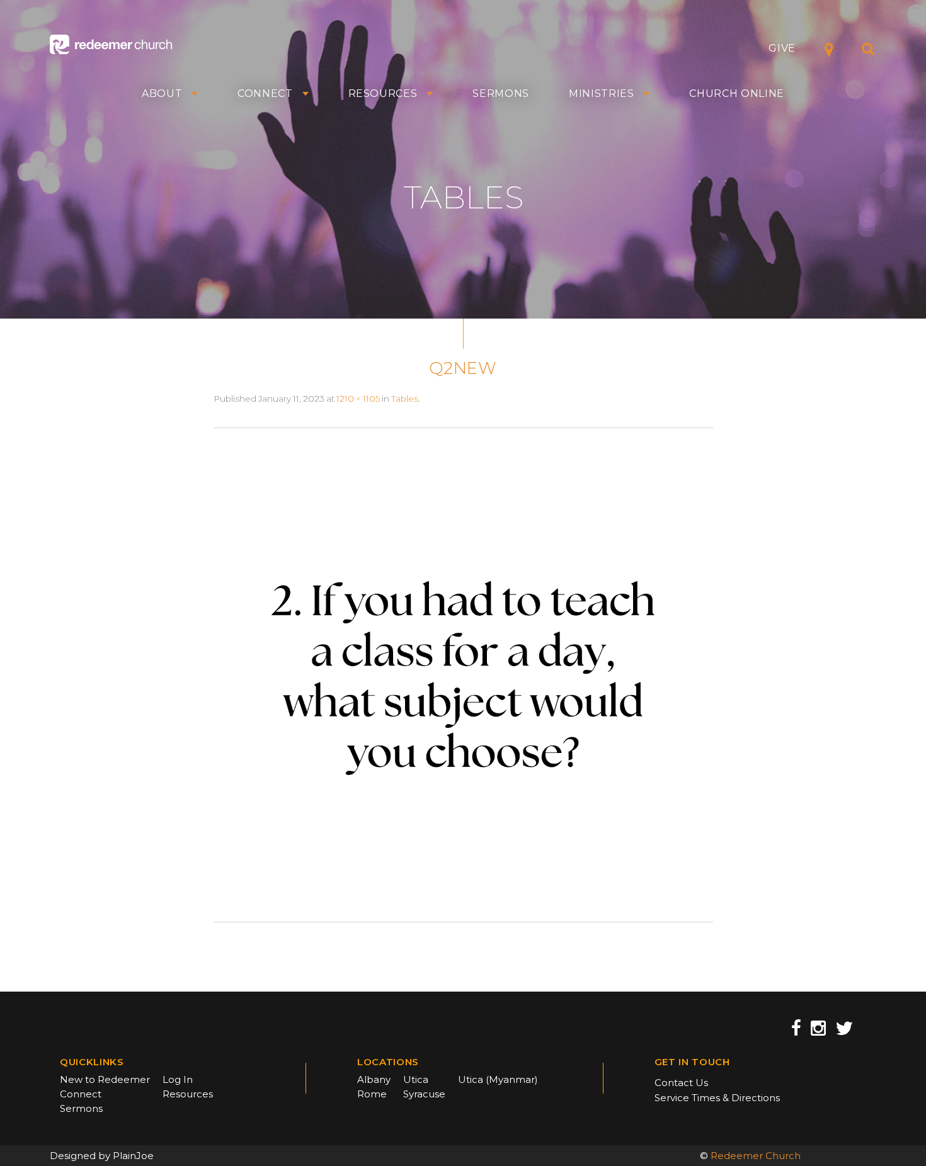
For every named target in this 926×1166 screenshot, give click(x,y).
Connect (265, 93)
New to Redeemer (105, 1079)
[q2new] (463, 674)
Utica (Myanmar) (498, 1079)
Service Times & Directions (717, 1098)
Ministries (601, 93)
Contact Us (681, 1083)
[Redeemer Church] (111, 44)
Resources (383, 93)
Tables (404, 398)
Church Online (736, 93)
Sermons (500, 93)
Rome (372, 1094)
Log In (178, 1079)
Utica (415, 1079)
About (162, 93)
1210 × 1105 (358, 398)
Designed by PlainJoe (102, 1156)
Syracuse (424, 1094)
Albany (374, 1079)
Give (782, 48)
